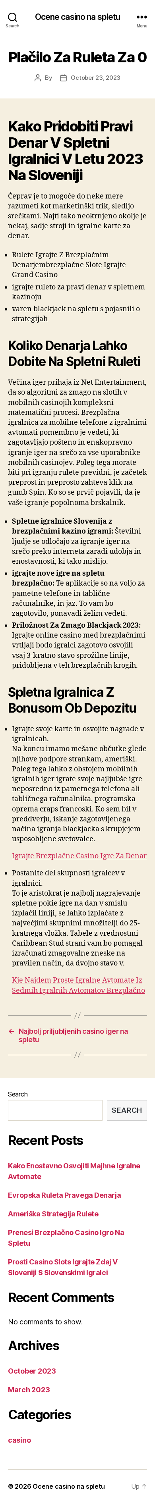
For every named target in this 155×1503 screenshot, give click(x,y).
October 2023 (32, 1371)
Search (17, 1094)
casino (19, 1440)
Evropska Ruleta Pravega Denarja (64, 1195)
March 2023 (29, 1389)
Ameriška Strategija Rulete (53, 1214)
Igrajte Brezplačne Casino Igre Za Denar (79, 856)
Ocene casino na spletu (77, 17)
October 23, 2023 (95, 77)
